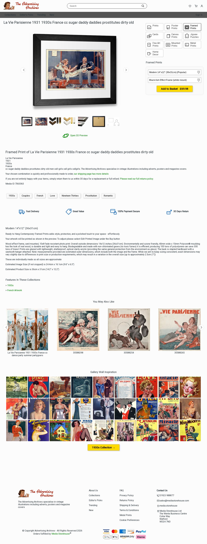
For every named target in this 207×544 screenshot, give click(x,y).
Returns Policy (127, 500)
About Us (93, 490)
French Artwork (14, 290)
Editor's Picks (26, 15)
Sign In (199, 15)
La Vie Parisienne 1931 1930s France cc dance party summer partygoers (27, 354)
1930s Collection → (103, 447)
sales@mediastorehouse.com (174, 500)
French (40, 195)
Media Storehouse (61, 533)
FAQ (122, 490)
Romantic (108, 195)
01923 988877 (167, 495)
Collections (10, 15)
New (52, 15)
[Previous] (23, 70)
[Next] (126, 70)
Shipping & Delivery (129, 505)
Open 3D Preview (79, 135)
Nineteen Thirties (70, 195)
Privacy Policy (127, 495)
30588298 (78, 352)
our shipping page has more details (91, 173)
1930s (12, 195)
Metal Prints (126, 515)
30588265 (179, 352)
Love (52, 195)
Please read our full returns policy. (136, 178)
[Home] (21, 9)
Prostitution (91, 195)
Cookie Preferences (129, 520)
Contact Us (162, 490)
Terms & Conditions (129, 510)
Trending (41, 15)
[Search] (143, 6)
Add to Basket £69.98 (174, 88)
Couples (26, 195)
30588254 (129, 352)
